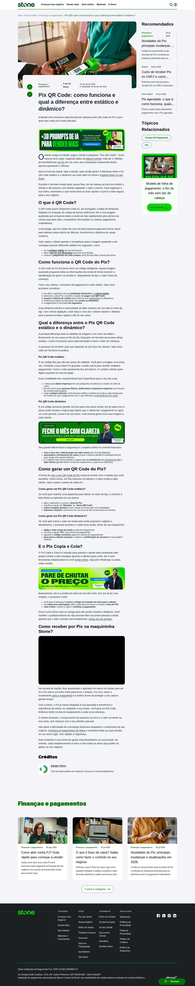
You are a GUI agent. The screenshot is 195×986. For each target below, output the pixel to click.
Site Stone (83, 957)
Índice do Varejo (86, 927)
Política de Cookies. (13, 981)
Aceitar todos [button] (149, 979)
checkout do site (112, 460)
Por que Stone (85, 917)
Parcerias (82, 938)
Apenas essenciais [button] (166, 979)
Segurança (125, 917)
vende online (81, 560)
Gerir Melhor (63, 930)
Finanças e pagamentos (51, 15)
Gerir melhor (88, 4)
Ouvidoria (103, 941)
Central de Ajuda (107, 922)
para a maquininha (62, 695)
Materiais (101, 4)
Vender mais (72, 4)
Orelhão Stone (106, 946)
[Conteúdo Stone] (26, 4)
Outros (145, 67)
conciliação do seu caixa (106, 396)
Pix (146, 145)
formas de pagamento (156, 138)
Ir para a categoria (95, 889)
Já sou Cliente (106, 927)
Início (20, 15)
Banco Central (93, 158)
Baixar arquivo (157, 207)
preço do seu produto (100, 619)
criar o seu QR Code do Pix (65, 475)
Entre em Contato (107, 917)
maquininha (94, 298)
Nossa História (85, 922)
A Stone (112, 4)
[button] (183, 978)
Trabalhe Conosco (87, 933)
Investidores (84, 952)
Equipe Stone (58, 766)
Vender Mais (64, 925)
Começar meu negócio (52, 4)
